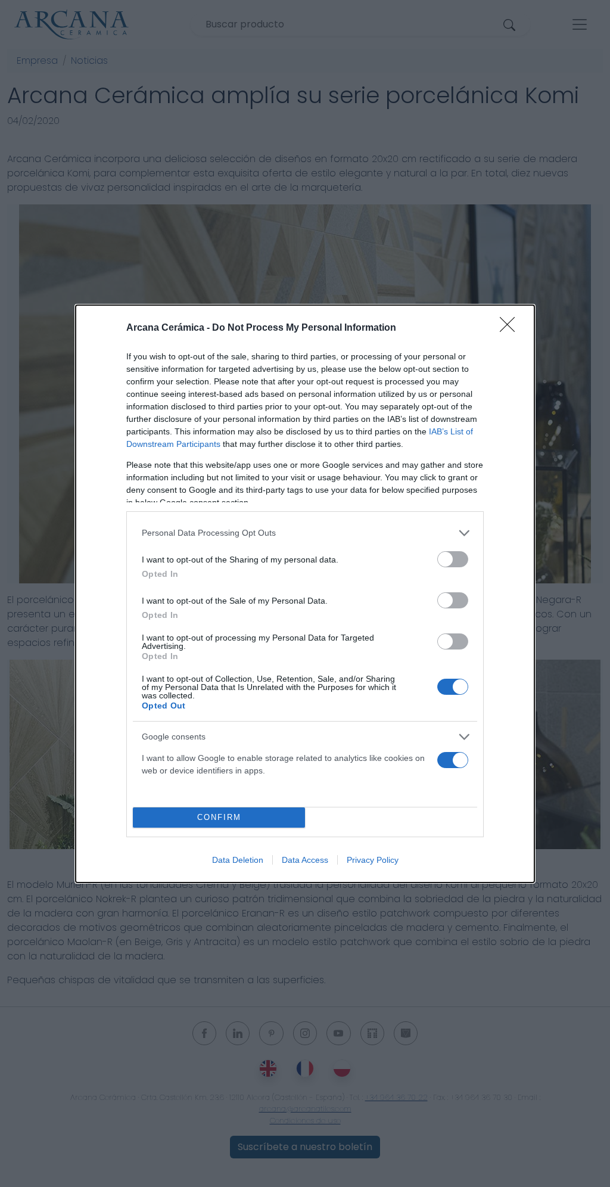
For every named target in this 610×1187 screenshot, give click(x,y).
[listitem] (305, 533)
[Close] (511, 328)
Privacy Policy (373, 860)
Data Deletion (237, 860)
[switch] (452, 559)
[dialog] (305, 594)
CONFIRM (219, 817)
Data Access (305, 860)
